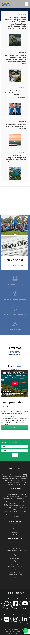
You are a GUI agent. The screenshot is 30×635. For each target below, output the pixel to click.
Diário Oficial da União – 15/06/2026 (15, 507)
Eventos (15, 534)
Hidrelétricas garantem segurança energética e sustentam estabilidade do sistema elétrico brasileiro (16, 159)
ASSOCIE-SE (15, 428)
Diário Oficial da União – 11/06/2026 (15, 515)
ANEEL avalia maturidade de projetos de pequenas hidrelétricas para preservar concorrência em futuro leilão (15, 59)
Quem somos (15, 531)
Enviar (15, 455)
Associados (15, 527)
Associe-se (15, 532)
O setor (15, 529)
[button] (25, 630)
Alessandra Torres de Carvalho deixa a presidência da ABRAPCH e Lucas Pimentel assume (15, 94)
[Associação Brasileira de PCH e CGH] (6, 4)
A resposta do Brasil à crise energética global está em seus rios (16, 126)
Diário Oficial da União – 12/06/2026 (15, 511)
